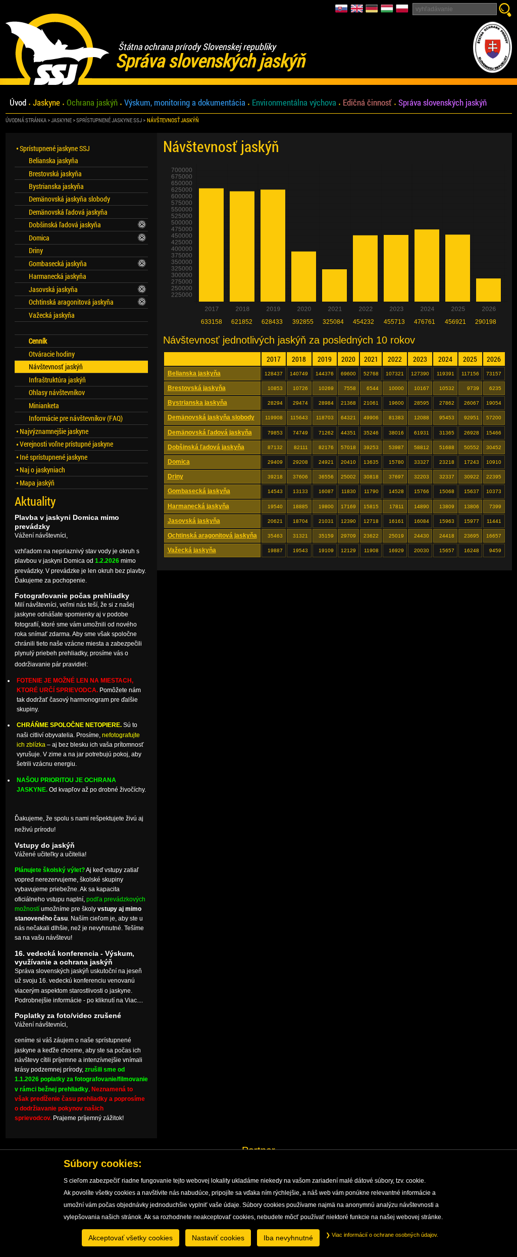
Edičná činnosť (367, 103)
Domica (179, 461)
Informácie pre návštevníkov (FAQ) (76, 418)
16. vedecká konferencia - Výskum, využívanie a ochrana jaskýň (74, 957)
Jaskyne (46, 103)
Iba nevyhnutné (288, 1238)
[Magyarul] (388, 11)
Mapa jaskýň (37, 483)
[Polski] (402, 11)
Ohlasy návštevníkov (57, 392)
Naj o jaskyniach (42, 469)
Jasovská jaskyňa (194, 520)
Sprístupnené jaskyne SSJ (109, 120)
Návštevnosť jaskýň (172, 120)
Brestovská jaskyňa (197, 388)
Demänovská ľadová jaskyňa (210, 432)
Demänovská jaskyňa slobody (211, 417)
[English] (358, 11)
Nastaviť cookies (218, 1238)
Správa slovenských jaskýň (442, 103)
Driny (175, 476)
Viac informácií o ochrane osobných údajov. (384, 1235)
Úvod (18, 103)
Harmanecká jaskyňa (198, 506)
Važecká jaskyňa (192, 550)
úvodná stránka (26, 120)
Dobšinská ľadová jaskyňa (206, 447)
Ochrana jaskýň (92, 103)
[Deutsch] (373, 11)
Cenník (38, 341)
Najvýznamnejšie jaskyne (54, 431)
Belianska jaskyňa (194, 373)
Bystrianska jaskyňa (197, 402)
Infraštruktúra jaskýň (57, 379)
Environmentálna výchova (294, 103)
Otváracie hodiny (52, 354)
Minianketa (44, 405)
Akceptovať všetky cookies (130, 1238)
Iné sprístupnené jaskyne (53, 457)
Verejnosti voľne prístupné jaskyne (66, 444)
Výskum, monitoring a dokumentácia (184, 103)
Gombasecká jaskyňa (199, 491)
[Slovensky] (342, 11)
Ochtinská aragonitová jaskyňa (212, 535)
